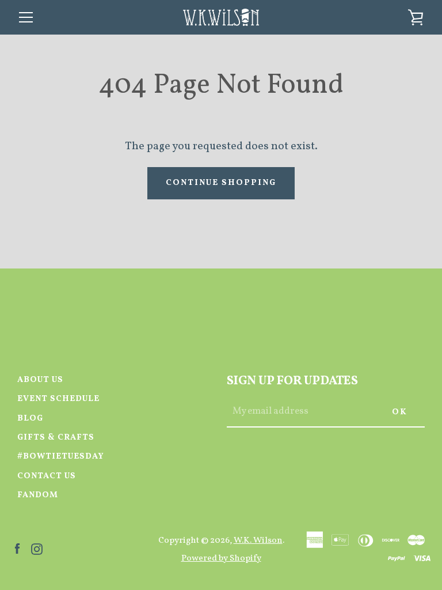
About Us (40, 379)
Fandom (37, 495)
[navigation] (26, 17)
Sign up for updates (292, 381)
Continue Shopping (221, 182)
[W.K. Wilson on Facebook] (17, 548)
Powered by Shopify (221, 558)
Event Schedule (58, 398)
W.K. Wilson (258, 540)
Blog (30, 418)
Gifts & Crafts (55, 437)
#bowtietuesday (60, 456)
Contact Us (46, 476)
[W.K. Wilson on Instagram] (37, 548)
